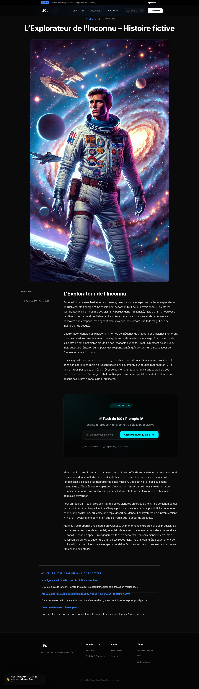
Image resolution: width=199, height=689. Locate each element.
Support (115, 656)
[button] (135, 10)
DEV (75, 11)
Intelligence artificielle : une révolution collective (69, 580)
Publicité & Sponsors (95, 656)
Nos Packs (113, 11)
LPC (45, 646)
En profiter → (152, 3)
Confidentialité (143, 662)
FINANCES (95, 11)
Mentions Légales (145, 651)
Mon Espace (117, 651)
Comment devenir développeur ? (60, 607)
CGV (139, 656)
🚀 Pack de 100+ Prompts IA (36, 301)
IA (83, 11)
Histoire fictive (92, 19)
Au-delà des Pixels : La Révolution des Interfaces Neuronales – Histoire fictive (85, 593)
